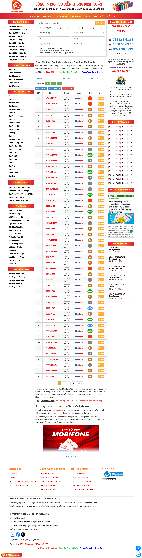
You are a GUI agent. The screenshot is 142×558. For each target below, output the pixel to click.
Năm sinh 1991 (127, 167)
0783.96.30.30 (51, 320)
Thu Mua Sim (76, 16)
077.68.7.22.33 (52, 189)
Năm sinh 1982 (114, 151)
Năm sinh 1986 (114, 159)
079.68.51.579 (51, 200)
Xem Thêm (70, 457)
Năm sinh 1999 (127, 183)
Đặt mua (101, 98)
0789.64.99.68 (51, 110)
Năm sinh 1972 (114, 131)
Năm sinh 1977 (127, 139)
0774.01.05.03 (51, 195)
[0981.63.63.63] (138, 554)
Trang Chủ (34, 16)
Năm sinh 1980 (114, 147)
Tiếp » (79, 383)
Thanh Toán (47, 16)
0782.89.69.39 (51, 337)
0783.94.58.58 (51, 314)
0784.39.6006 (51, 161)
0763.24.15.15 (51, 206)
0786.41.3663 (51, 183)
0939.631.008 (51, 251)
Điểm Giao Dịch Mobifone (81, 485)
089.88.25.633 (51, 217)
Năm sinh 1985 (127, 155)
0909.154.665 (51, 371)
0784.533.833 (51, 212)
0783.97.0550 (51, 297)
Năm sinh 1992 (114, 171)
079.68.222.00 (51, 274)
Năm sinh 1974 (114, 135)
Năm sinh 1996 (114, 179)
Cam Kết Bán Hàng (48, 474)
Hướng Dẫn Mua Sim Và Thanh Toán (23, 481)
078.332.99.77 (51, 280)
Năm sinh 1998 (114, 183)
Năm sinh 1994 (114, 175)
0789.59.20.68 (51, 121)
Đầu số (38, 78)
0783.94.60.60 (51, 149)
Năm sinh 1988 (114, 163)
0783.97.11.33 (51, 291)
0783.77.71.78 (51, 132)
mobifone (39, 88)
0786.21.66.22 (51, 285)
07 (59, 83)
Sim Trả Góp (99, 16)
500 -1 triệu (53, 88)
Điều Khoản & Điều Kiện (49, 478)
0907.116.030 (51, 331)
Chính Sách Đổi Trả (48, 485)
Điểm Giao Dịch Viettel (80, 478)
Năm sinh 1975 (127, 135)
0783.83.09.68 (51, 127)
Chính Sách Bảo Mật (48, 489)
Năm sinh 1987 (127, 159)
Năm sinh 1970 (114, 127)
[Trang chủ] (71, 6)
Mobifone (79, 98)
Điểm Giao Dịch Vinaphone (82, 481)
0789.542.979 (51, 98)
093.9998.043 (51, 268)
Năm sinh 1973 (127, 131)
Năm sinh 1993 (127, 171)
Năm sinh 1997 (127, 179)
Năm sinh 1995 (127, 175)
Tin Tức (88, 16)
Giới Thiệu (111, 16)
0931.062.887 (51, 246)
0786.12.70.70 (51, 302)
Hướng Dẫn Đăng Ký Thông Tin (21, 485)
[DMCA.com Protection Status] (109, 479)
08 (53, 83)
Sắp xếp (94, 78)
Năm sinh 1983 (127, 151)
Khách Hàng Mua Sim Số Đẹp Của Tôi (86, 489)
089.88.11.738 (51, 376)
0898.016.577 (51, 223)
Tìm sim (100, 23)
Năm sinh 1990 (114, 167)
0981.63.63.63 (13, 555)
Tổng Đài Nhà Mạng (79, 474)
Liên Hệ (12, 478)
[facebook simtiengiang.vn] (138, 548)
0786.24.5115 (51, 166)
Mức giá (66, 78)
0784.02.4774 (51, 172)
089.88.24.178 (51, 234)
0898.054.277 (51, 263)
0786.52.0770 (51, 178)
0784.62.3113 (51, 155)
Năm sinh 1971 (127, 127)
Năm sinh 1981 (127, 147)
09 (48, 83)
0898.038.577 (51, 229)
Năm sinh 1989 (127, 163)
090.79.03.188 (51, 257)
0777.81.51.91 (51, 325)
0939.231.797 (51, 365)
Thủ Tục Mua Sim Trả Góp (50, 481)
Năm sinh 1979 (127, 143)
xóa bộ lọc (67, 88)
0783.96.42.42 (51, 144)
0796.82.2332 (51, 138)
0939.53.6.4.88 (52, 359)
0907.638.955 (51, 240)
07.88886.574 (51, 348)
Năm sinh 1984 (114, 155)
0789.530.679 (51, 104)
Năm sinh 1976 (114, 139)
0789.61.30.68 (51, 115)
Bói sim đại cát (62, 16)
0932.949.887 (51, 354)
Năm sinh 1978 (114, 143)
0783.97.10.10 (51, 308)
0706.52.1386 (51, 342)
